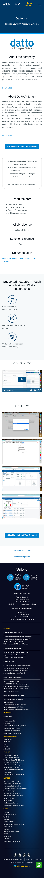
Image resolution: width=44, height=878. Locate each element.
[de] (22, 570)
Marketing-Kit (8, 800)
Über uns (6, 812)
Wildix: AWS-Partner (10, 814)
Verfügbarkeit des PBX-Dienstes (14, 760)
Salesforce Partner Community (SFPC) (16, 788)
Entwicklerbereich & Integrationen (14, 765)
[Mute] (30, 390)
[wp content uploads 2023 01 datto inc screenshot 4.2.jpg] (22, 506)
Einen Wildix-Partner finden (12, 783)
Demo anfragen (29, 4)
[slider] (19, 390)
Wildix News (7, 817)
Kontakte (6, 819)
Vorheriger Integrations (22, 550)
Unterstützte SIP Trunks (11, 755)
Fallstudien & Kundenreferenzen (14, 824)
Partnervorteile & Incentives (12, 786)
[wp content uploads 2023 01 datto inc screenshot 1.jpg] (22, 424)
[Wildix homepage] (6, 4)
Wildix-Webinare (9, 798)
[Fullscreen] (39, 390)
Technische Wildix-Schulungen (13, 796)
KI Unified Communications (13, 632)
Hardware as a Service (11, 803)
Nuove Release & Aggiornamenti (14, 774)
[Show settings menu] (35, 390)
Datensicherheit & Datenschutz (13, 770)
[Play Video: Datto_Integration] (22, 379)
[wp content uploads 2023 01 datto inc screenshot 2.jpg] (22, 451)
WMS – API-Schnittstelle (11, 758)
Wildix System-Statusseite (12, 767)
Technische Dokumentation (12, 762)
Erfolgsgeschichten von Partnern (14, 805)
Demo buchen (8, 826)
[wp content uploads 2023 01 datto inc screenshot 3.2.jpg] (22, 478)
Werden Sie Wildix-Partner (12, 781)
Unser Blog (7, 772)
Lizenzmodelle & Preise (11, 831)
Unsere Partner (8, 822)
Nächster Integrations (22, 557)
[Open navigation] (39, 4)
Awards (6, 834)
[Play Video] (4, 390)
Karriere (6, 829)
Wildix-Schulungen (10, 791)
